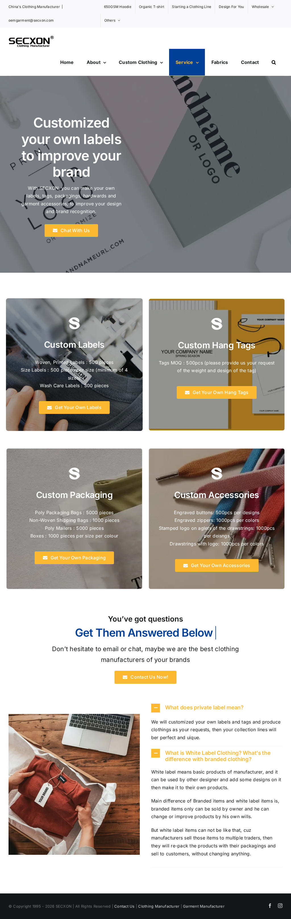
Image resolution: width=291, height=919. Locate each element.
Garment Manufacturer (204, 906)
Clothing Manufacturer (158, 906)
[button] (273, 62)
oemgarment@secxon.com (31, 20)
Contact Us (124, 906)
